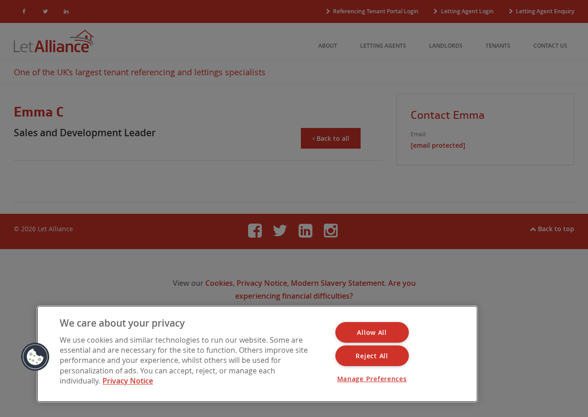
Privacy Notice (127, 381)
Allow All (371, 332)
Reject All (372, 355)
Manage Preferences (372, 378)
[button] (35, 357)
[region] (257, 354)
